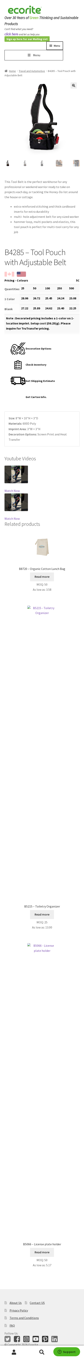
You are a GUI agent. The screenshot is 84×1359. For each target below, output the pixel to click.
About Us (16, 1303)
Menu (36, 55)
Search (42, 1352)
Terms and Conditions (24, 1318)
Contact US (37, 1303)
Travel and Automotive (32, 71)
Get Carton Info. (36, 397)
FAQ (12, 1325)
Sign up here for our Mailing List (27, 39)
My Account (14, 1352)
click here (11, 34)
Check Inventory (36, 364)
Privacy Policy (19, 1310)
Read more (42, 577)
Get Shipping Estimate (40, 381)
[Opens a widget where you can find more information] (66, 1352)
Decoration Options (38, 348)
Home (12, 71)
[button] (74, 85)
